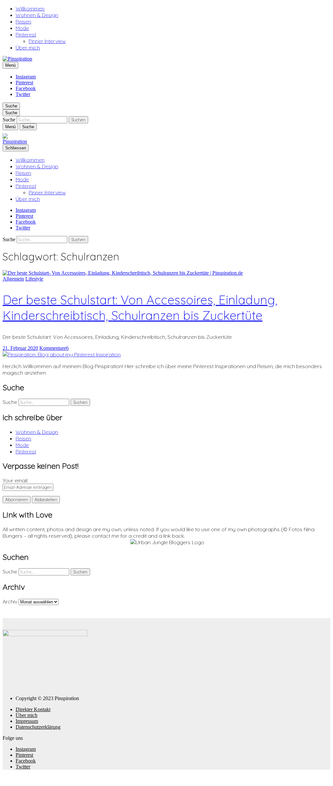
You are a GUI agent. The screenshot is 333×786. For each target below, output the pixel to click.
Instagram (26, 76)
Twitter (23, 94)
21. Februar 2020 (20, 348)
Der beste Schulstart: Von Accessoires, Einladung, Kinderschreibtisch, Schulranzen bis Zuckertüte (140, 307)
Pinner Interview (47, 41)
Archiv (10, 601)
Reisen (23, 21)
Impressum (27, 721)
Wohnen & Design (37, 15)
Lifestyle (34, 279)
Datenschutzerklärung (38, 727)
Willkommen (30, 8)
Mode (22, 28)
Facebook (26, 88)
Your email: (15, 480)
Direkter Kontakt (33, 709)
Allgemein (13, 279)
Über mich (28, 47)
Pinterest (26, 34)
